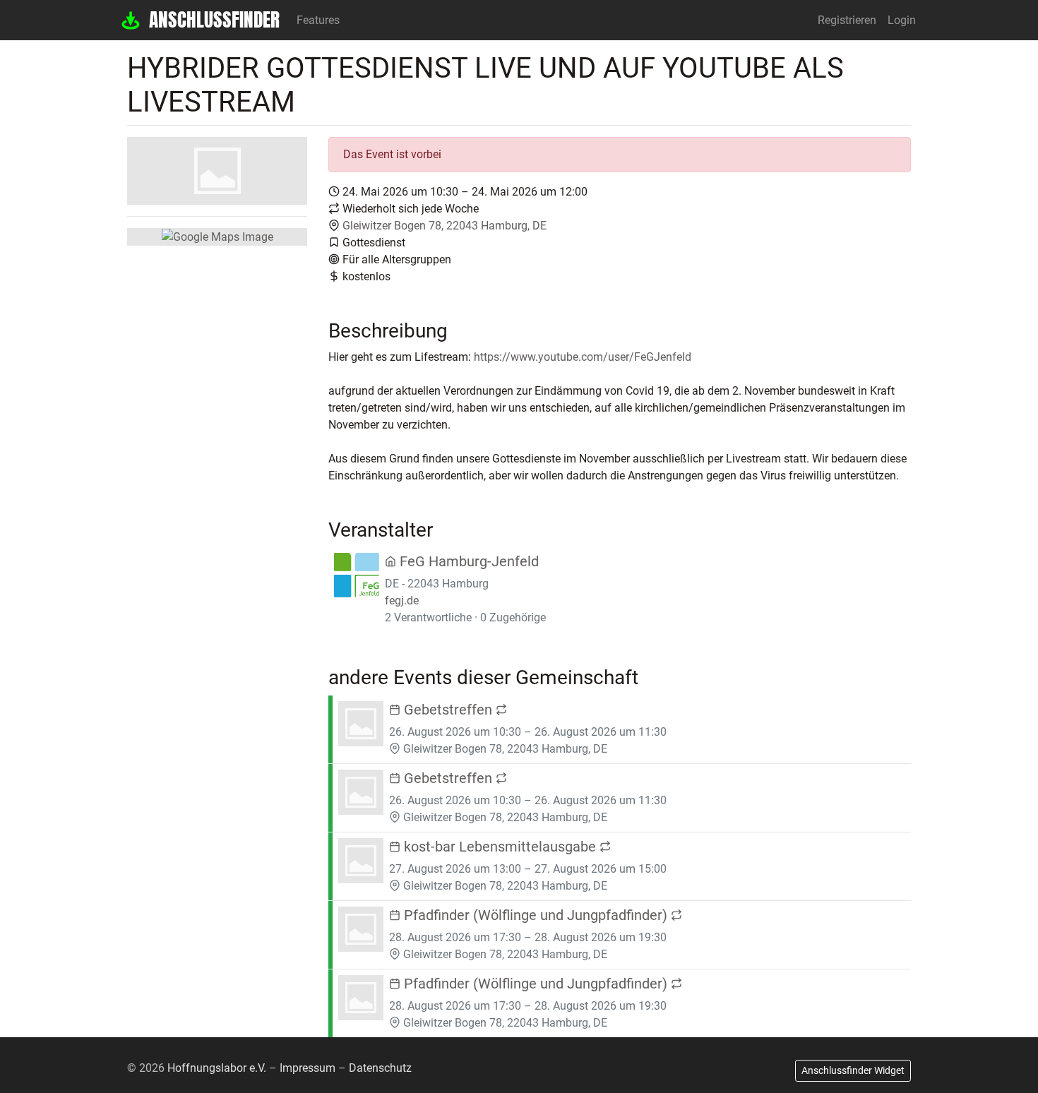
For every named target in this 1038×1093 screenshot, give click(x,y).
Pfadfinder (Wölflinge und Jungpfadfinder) (535, 915)
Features (318, 20)
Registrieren (847, 20)
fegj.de (402, 600)
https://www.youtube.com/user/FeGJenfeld (582, 357)
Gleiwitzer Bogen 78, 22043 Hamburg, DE (444, 225)
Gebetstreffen (448, 709)
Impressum (307, 1068)
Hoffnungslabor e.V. (216, 1068)
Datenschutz (380, 1068)
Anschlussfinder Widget (853, 1070)
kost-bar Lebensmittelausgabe (499, 846)
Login (902, 20)
